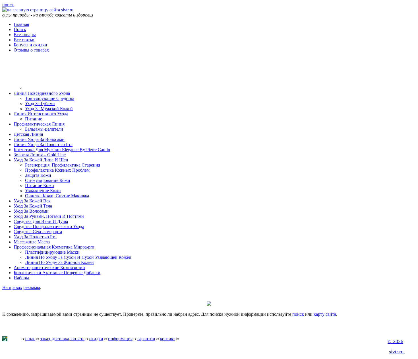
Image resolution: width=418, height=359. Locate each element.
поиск (8, 4)
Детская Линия (28, 134)
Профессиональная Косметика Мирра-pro (54, 247)
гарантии (146, 338)
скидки (96, 338)
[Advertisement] (59, 67)
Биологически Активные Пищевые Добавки (57, 272)
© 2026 (395, 341)
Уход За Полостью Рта (35, 236)
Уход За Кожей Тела (33, 206)
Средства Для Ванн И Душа (41, 221)
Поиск (20, 29)
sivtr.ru (397, 351)
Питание (33, 118)
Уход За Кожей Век (32, 200)
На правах (12, 287)
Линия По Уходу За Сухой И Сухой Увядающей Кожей (78, 257)
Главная (21, 24)
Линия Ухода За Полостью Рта (43, 144)
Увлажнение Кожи (43, 190)
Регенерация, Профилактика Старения (62, 165)
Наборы (21, 277)
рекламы (31, 287)
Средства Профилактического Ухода (49, 226)
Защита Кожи (38, 175)
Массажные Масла (32, 241)
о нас (30, 338)
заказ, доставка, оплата (62, 338)
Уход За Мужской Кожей (49, 108)
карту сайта (325, 314)
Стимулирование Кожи (47, 180)
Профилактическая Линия (39, 124)
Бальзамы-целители (44, 129)
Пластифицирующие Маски (52, 252)
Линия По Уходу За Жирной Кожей (59, 262)
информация (120, 338)
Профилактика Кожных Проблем (57, 170)
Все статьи (24, 39)
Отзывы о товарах (31, 50)
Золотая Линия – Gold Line (40, 154)
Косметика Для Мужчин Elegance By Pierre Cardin (62, 149)
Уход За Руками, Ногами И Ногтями (49, 216)
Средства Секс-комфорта (38, 231)
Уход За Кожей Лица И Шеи (41, 159)
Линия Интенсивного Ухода (41, 113)
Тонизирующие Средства (49, 98)
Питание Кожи (39, 185)
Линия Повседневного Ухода (42, 93)
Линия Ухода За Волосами (39, 139)
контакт (167, 338)
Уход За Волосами (31, 211)
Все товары (25, 34)
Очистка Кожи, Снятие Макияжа (57, 195)
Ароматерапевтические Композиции (49, 267)
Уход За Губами (40, 103)
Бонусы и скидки (30, 44)
